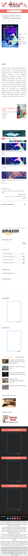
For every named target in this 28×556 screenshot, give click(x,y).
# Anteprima (8, 138)
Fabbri (20, 20)
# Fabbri (14, 138)
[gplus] (12, 518)
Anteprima (15, 20)
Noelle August (17, 22)
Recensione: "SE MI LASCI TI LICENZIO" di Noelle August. (12, 152)
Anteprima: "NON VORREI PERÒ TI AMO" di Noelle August (13, 180)
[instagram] (15, 518)
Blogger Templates (23, 516)
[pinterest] (20, 518)
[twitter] (8, 518)
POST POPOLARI (8, 357)
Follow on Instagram (8, 256)
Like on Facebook (7, 253)
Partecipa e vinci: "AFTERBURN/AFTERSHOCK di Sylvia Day (17, 380)
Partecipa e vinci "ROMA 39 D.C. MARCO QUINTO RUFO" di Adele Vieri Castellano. (17, 361)
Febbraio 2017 (6, 22)
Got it (16, 555)
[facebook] (10, 518)
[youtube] (17, 518)
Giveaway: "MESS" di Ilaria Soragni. (18, 385)
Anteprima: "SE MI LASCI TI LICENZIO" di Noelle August (14, 165)
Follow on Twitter (8, 259)
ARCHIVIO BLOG (20, 357)
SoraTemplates (9, 516)
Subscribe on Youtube (9, 262)
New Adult (11, 22)
